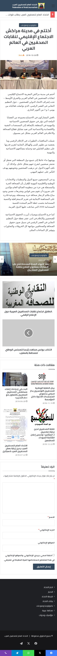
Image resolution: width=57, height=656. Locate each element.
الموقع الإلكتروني (46, 542)
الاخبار (50, 592)
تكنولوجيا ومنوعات (28, 25)
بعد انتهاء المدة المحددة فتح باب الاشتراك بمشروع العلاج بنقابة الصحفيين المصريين (30, 267)
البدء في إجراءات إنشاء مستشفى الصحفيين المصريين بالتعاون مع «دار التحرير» (16, 393)
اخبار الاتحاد (48, 587)
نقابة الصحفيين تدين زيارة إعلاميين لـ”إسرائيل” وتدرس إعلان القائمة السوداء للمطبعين (43, 434)
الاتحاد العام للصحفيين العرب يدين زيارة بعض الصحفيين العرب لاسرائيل (15, 448)
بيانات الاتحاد (47, 601)
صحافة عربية (47, 610)
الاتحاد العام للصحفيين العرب (16, 636)
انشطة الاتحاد (47, 596)
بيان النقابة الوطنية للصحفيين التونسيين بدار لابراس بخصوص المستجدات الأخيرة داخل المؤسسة (42, 393)
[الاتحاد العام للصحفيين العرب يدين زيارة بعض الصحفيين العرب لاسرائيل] (14, 425)
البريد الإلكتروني (46, 530)
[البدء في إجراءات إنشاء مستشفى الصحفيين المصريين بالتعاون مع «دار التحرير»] (14, 379)
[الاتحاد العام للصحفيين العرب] (28, 5)
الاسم (51, 517)
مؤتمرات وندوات (46, 615)
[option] (28, 259)
